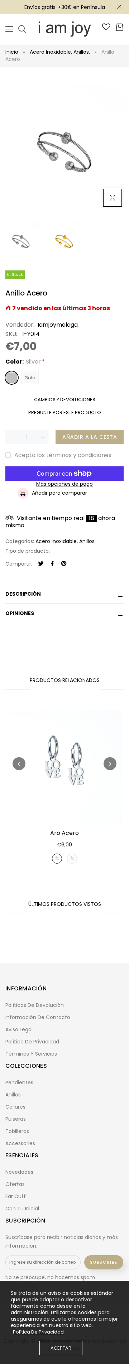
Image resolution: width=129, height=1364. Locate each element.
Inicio (11, 52)
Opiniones (19, 613)
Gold (29, 377)
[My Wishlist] (106, 28)
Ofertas (15, 1184)
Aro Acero (64, 833)
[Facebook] (52, 563)
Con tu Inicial (22, 1208)
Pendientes (19, 1082)
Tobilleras (17, 1131)
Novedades (19, 1172)
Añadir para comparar (59, 492)
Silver (11, 377)
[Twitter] (41, 563)
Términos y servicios (31, 1053)
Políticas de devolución (34, 1005)
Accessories (20, 1143)
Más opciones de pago (64, 484)
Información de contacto (37, 1017)
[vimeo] (64, 563)
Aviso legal (19, 1029)
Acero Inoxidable (51, 52)
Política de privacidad (32, 1041)
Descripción (23, 593)
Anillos (81, 52)
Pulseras (15, 1119)
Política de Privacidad (38, 1332)
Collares (15, 1106)
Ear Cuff (15, 1196)
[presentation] (19, 763)
